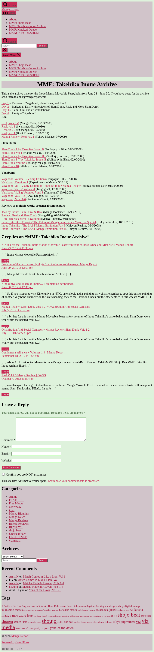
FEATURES (16, 500)
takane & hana (104, 622)
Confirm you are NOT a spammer (25, 474)
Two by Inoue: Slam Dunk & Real (22, 212)
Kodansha (136, 609)
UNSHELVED (18, 537)
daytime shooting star (98, 606)
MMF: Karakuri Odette (23, 29)
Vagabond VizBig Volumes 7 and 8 (22, 192)
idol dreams (83, 610)
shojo (114, 615)
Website (6, 460)
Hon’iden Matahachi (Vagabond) (21, 218)
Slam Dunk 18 (10, 166)
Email (6, 453)
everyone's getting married (46, 610)
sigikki (60, 622)
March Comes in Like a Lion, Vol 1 (44, 576)
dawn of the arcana (76, 606)
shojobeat (146, 615)
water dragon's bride (24, 628)
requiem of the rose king (73, 616)
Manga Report (10, 9)
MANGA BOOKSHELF (24, 33)
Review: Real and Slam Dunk (19, 215)
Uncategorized (17, 533)
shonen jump (20, 621)
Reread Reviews (19, 523)
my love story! (40, 616)
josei (11, 510)
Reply (5, 261)
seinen (98, 616)
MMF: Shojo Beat (20, 22)
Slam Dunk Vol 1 (12, 152)
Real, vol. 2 (8, 129)
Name (6, 446)
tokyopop (119, 621)
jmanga (91, 610)
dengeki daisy (116, 606)
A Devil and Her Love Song (14, 606)
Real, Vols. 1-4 (10, 123)
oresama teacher (54, 616)
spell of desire (80, 622)
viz (138, 621)
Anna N (14, 576)
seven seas (106, 616)
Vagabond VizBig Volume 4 (18, 189)
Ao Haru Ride (51, 606)
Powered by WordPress (15, 642)
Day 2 (5, 106)
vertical (130, 621)
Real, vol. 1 (8, 126)
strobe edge (92, 622)
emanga (19, 609)
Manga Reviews (18, 520)
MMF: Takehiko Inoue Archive (27, 26)
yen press (44, 628)
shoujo (49, 621)
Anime (13, 496)
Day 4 (5, 113)
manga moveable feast (17, 615)
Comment (8, 440)
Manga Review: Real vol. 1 (18, 136)
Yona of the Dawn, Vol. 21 (45, 590)
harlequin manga (68, 609)
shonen (7, 621)
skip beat (68, 621)
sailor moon (89, 616)
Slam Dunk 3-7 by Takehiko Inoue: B (24, 159)
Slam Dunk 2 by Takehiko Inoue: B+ (24, 156)
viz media (14, 540)
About (13, 19)
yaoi (36, 628)
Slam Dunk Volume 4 (14, 162)
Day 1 (5, 103)
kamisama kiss (122, 610)
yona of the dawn (62, 628)
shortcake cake (34, 622)
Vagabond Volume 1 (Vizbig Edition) (24, 179)
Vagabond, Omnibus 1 (15, 182)
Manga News (17, 516)
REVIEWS (16, 527)
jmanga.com (102, 609)
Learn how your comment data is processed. (74, 480)
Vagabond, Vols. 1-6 (14, 199)
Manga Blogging (19, 513)
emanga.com (29, 610)
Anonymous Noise (35, 606)
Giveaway (15, 506)
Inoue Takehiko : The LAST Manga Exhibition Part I (33, 225)
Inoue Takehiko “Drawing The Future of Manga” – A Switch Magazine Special (49, 222)
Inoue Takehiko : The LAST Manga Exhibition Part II (34, 228)
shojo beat (15, 530)
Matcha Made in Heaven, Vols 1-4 (43, 583)
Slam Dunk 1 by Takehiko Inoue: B (23, 149)
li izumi (13, 586)
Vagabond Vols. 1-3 (13, 195)
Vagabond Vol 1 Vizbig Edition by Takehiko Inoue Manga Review (41, 185)
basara (63, 606)
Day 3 (5, 110)
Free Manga (16, 503)
